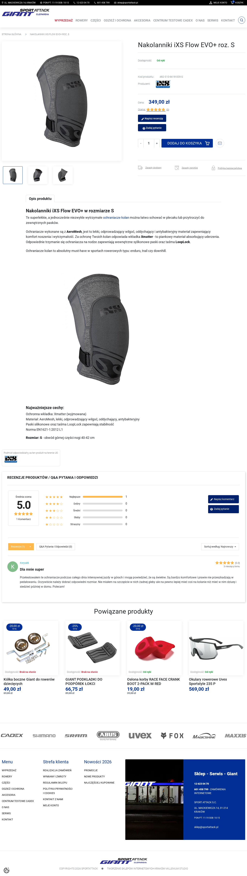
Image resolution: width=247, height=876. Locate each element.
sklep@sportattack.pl (127, 2)
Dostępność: (145, 60)
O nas (5, 807)
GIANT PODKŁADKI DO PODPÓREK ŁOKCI (83, 681)
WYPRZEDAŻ (9, 770)
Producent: (144, 83)
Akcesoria (8, 794)
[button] (237, 2)
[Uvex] (139, 735)
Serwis (6, 813)
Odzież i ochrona (13, 788)
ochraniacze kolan (116, 217)
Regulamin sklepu (55, 782)
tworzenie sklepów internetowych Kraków (136, 868)
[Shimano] (43, 735)
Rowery (7, 776)
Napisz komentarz (223, 499)
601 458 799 (103, 2)
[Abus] (107, 735)
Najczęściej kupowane (99, 782)
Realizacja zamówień (57, 770)
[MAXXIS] (235, 735)
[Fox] (171, 735)
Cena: (141, 102)
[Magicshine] (203, 735)
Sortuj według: (212, 546)
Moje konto (51, 805)
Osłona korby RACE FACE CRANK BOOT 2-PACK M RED (153, 681)
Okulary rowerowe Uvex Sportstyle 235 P (208, 681)
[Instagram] (9, 719)
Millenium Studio (177, 868)
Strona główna (11, 34)
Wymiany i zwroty (54, 776)
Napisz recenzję (153, 118)
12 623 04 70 (83, 2)
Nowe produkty (94, 776)
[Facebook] (4, 719)
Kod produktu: (146, 76)
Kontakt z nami (53, 799)
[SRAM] (75, 735)
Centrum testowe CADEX (18, 801)
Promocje (91, 770)
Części (6, 782)
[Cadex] (11, 735)
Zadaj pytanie (153, 128)
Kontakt (7, 819)
